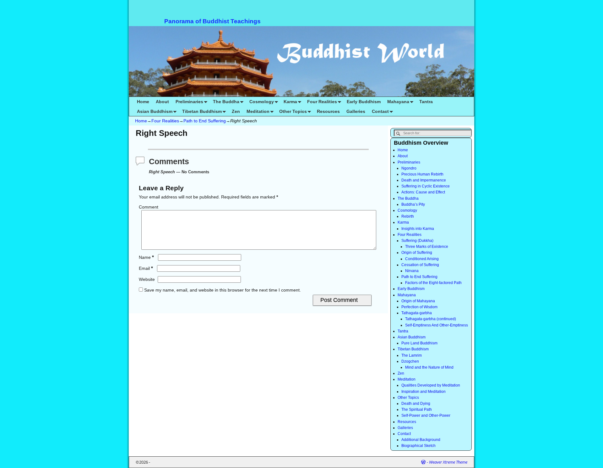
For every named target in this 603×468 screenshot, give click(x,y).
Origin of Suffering (416, 252)
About (162, 101)
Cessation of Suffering (420, 265)
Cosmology (261, 101)
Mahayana (398, 101)
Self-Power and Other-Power (425, 415)
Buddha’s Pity (413, 204)
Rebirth (407, 216)
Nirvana (412, 271)
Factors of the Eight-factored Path (433, 283)
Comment (148, 206)
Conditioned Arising (422, 259)
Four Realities (322, 101)
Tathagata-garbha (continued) (430, 319)
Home (143, 101)
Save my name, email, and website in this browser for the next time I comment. (222, 289)
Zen (236, 111)
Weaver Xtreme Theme (448, 462)
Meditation (258, 111)
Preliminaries (189, 101)
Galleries (355, 111)
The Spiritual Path (416, 409)
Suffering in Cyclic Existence (425, 186)
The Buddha (226, 101)
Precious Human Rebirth (422, 174)
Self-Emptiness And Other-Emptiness (436, 325)
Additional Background (420, 439)
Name (146, 257)
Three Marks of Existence (426, 246)
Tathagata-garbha (416, 313)
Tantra (426, 101)
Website (147, 279)
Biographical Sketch (418, 445)
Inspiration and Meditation (423, 391)
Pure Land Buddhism (419, 343)
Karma (290, 101)
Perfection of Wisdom (419, 307)
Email (146, 268)
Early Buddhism (364, 101)
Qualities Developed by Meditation (430, 385)
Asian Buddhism (154, 111)
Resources (328, 111)
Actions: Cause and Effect (423, 192)
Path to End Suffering (204, 120)
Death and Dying (415, 403)
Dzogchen (410, 361)
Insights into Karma (417, 228)
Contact (380, 111)
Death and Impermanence (423, 180)
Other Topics (293, 111)
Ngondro (408, 168)
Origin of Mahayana (418, 301)
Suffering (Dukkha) (417, 240)
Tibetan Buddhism (202, 111)
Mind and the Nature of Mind (429, 367)
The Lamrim (411, 355)
